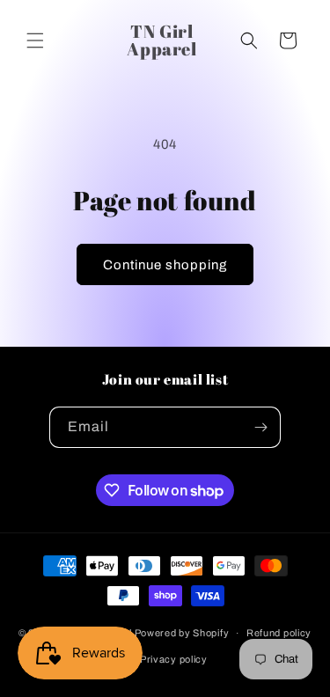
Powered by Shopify (182, 632)
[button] (35, 40)
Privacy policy (174, 659)
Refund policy (279, 632)
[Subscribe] (260, 427)
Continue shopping (165, 265)
